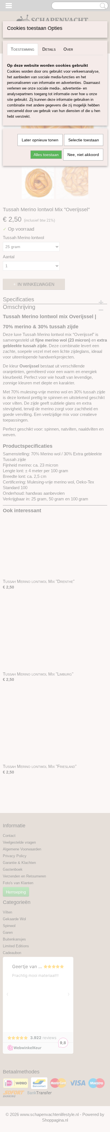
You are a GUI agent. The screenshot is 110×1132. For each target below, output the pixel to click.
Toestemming (22, 49)
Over (68, 49)
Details (49, 49)
